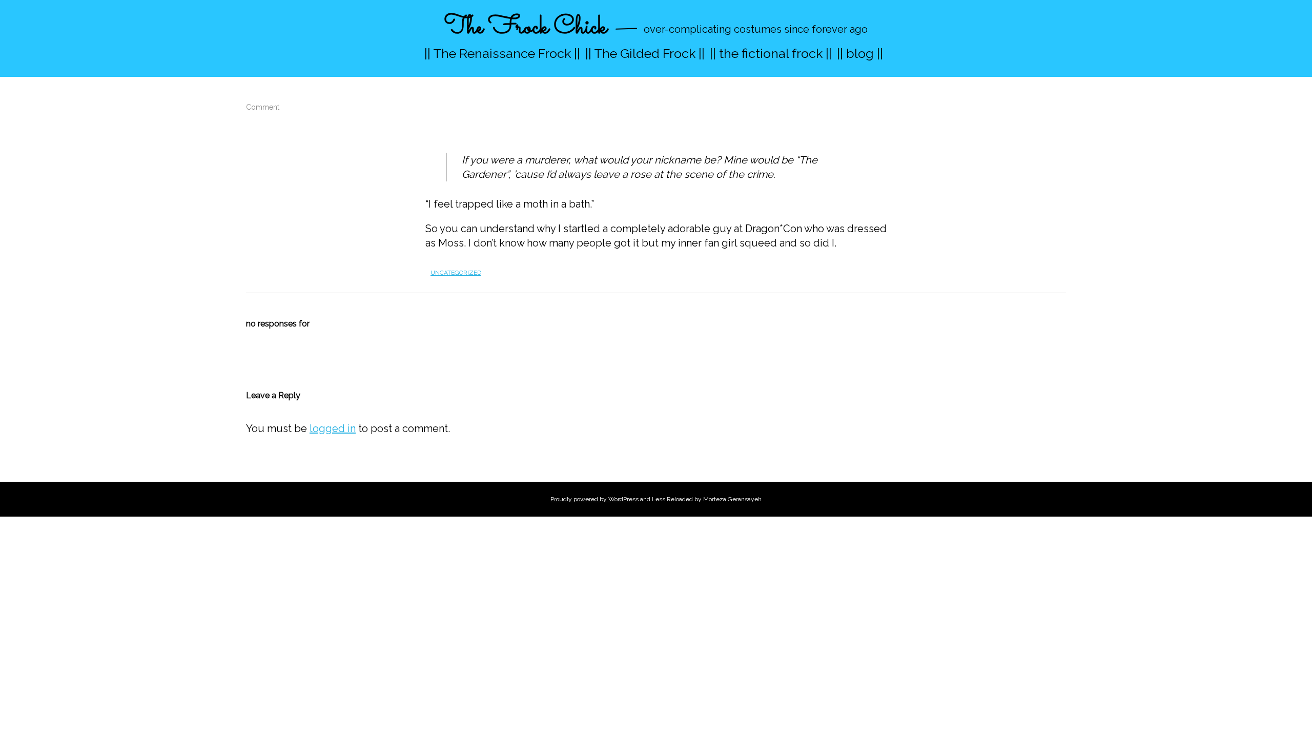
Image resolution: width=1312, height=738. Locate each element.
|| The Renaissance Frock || (502, 53)
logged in (333, 428)
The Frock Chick (525, 27)
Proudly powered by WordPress (594, 499)
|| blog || (860, 53)
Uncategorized (455, 272)
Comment (262, 107)
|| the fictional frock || (771, 53)
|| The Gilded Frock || (645, 53)
